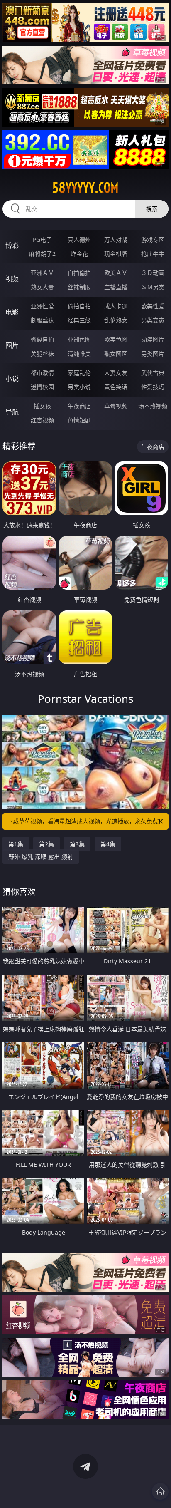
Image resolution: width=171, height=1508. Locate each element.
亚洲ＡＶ (42, 273)
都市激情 (42, 373)
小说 (12, 378)
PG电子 (42, 239)
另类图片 (152, 353)
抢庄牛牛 (152, 254)
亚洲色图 (79, 339)
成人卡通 (115, 306)
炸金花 (79, 254)
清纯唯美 (79, 353)
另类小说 (79, 387)
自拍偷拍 (79, 273)
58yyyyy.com (85, 187)
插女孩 (42, 406)
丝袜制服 (79, 287)
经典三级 (79, 320)
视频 (12, 278)
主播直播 (115, 287)
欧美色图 (115, 339)
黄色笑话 (115, 387)
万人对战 (115, 239)
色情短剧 (79, 420)
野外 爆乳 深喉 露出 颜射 (40, 857)
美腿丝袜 (42, 353)
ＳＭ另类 (152, 287)
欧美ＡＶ (115, 273)
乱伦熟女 (115, 320)
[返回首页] (160, 1491)
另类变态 (152, 320)
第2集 (46, 844)
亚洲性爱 (42, 306)
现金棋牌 (115, 254)
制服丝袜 (42, 320)
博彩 (12, 245)
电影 (12, 312)
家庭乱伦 (79, 373)
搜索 (152, 209)
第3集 (77, 844)
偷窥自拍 (42, 339)
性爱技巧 (152, 387)
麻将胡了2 (42, 254)
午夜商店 (79, 406)
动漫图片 (152, 339)
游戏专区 (152, 239)
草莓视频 (115, 406)
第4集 (107, 844)
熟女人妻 (42, 287)
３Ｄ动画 (152, 273)
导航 (12, 412)
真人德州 (79, 239)
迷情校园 (42, 387)
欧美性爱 (152, 306)
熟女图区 (115, 353)
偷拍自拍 (79, 306)
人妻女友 (115, 373)
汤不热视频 (152, 406)
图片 (12, 345)
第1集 (15, 844)
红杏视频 (42, 420)
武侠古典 (152, 373)
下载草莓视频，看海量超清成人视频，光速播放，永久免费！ (85, 821)
